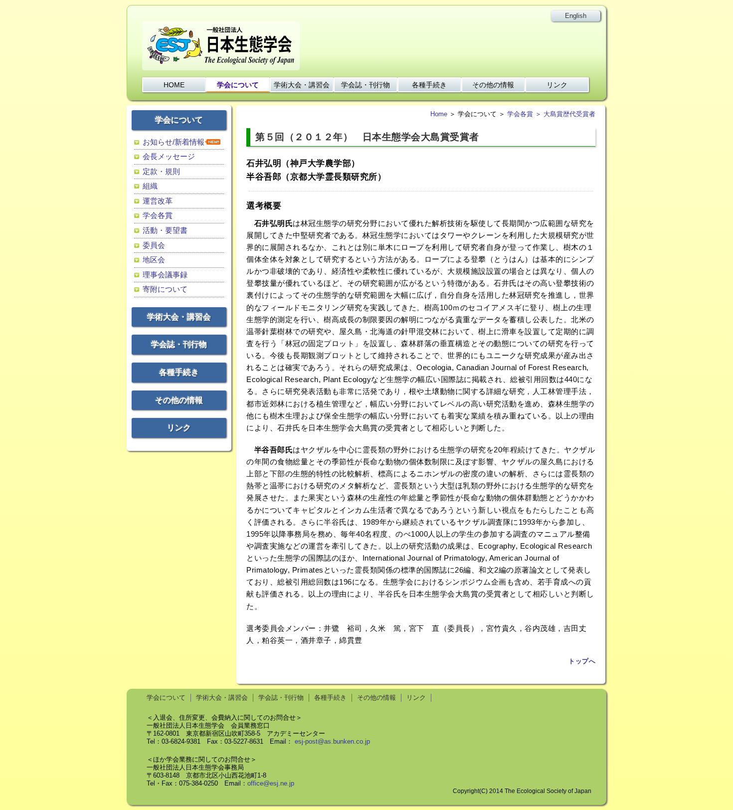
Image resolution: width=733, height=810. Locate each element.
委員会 (154, 245)
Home (438, 114)
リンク (557, 85)
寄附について (165, 289)
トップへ (581, 661)
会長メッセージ (169, 156)
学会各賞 (158, 215)
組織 (150, 186)
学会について (238, 85)
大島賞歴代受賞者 (569, 114)
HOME (174, 85)
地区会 (154, 259)
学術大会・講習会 (302, 85)
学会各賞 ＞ (525, 114)
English (575, 15)
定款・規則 (161, 171)
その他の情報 (493, 85)
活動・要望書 (165, 230)
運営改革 (158, 201)
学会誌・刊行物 (365, 85)
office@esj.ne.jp (270, 783)
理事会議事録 (165, 274)
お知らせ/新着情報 (173, 142)
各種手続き (429, 85)
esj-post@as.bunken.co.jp (332, 741)
